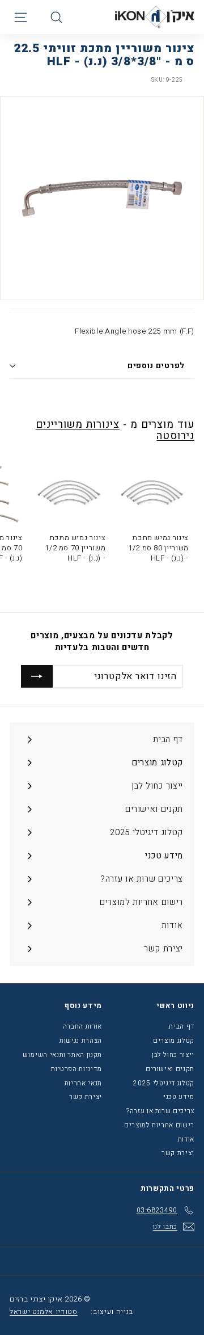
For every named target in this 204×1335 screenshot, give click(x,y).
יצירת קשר (178, 1153)
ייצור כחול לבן (173, 1055)
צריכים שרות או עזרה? (160, 1111)
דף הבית (181, 1026)
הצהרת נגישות (81, 1040)
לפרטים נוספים (156, 366)
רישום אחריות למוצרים (159, 1125)
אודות (186, 1139)
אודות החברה (82, 1026)
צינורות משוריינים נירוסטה (115, 430)
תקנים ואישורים (170, 1069)
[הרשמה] (37, 676)
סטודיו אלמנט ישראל (44, 1311)
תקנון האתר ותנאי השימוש (62, 1055)
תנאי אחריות (83, 1083)
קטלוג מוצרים (173, 1040)
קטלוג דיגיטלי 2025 (163, 1083)
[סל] (37, 17)
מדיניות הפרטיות (76, 1069)
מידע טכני (178, 1097)
